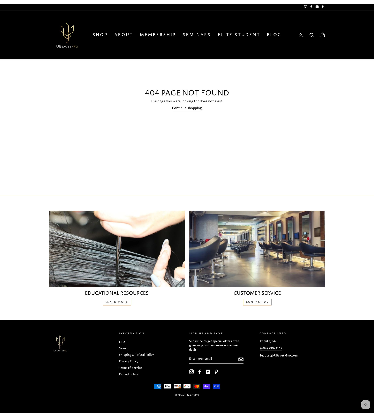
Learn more (117, 302)
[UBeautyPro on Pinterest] (216, 371)
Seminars (197, 35)
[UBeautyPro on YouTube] (208, 371)
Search (124, 348)
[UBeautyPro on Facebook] (199, 371)
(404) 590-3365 (271, 348)
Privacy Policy (128, 361)
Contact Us (257, 302)
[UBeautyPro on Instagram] (191, 371)
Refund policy (128, 374)
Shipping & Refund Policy (136, 355)
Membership (158, 35)
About (123, 35)
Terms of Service (130, 368)
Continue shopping (187, 108)
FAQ (122, 342)
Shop (100, 35)
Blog (274, 35)
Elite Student (239, 35)
